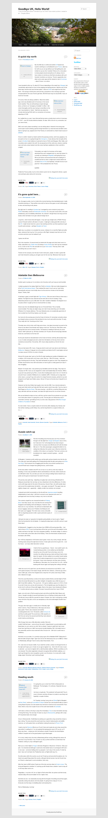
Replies (42, 267)
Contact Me (46, 45)
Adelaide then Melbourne (31, 275)
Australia (25, 422)
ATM (27, 529)
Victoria (37, 422)
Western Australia (44, 422)
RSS (31, 246)
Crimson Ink (46, 612)
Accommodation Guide (35, 45)
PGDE (20, 211)
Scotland (25, 141)
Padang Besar (35, 669)
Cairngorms (44, 139)
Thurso (60, 67)
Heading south (25, 677)
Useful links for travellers (58, 45)
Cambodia (58, 706)
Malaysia (30, 667)
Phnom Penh (59, 723)
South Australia (31, 422)
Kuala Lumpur (27, 669)
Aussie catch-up (26, 431)
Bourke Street (30, 389)
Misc (24, 267)
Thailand (44, 667)
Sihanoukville (51, 713)
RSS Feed (78, 58)
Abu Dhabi (23, 702)
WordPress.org (78, 105)
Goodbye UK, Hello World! (33, 9)
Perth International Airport (28, 288)
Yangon (51, 441)
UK (57, 65)
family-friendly (48, 244)
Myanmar (30, 727)
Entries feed (77, 101)
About (25, 45)
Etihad (55, 700)
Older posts (21, 805)
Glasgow (62, 85)
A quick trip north (27, 56)
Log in (75, 99)
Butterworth (21, 669)
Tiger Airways (43, 296)
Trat (50, 711)
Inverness (64, 79)
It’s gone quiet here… (29, 194)
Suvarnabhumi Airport (38, 702)
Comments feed (78, 103)
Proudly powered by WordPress (54, 812)
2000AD (20, 133)
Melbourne (21, 350)
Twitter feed (34, 244)
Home (20, 45)
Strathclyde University (40, 211)
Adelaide (48, 286)
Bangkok (39, 226)
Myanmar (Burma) (36, 667)
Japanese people (52, 492)
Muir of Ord (43, 161)
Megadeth (51, 155)
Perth (50, 89)
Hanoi (44, 226)
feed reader (49, 246)
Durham (31, 799)
